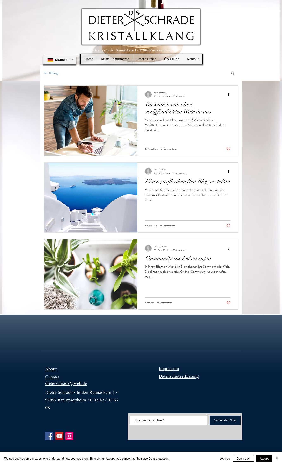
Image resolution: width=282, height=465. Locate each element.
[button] (115, 59)
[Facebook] (49, 436)
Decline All (243, 458)
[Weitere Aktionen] (229, 94)
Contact (52, 376)
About (51, 369)
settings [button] (225, 458)
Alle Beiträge (51, 73)
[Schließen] (277, 458)
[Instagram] (69, 436)
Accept (264, 458)
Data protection (159, 458)
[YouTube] (59, 436)
